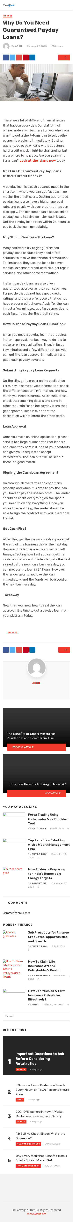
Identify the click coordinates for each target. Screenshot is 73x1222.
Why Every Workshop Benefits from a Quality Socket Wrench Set (41, 1158)
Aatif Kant (39, 828)
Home (20, 1100)
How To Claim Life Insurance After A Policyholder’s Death (44, 966)
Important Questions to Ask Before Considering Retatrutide (40, 1059)
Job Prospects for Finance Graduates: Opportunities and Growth (48, 937)
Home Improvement (28, 1166)
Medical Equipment (28, 1144)
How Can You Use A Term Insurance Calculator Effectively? (46, 995)
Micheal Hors (41, 975)
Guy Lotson (39, 854)
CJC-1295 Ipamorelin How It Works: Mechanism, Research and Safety (39, 1114)
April (19, 46)
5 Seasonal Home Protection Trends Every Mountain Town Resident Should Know (42, 1089)
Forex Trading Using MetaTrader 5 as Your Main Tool (48, 819)
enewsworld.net (36, 1214)
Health (21, 1070)
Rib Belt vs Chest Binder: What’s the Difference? (40, 1136)
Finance (7, 16)
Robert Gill (40, 883)
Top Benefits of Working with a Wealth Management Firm (49, 844)
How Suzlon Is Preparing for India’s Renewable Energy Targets (46, 873)
